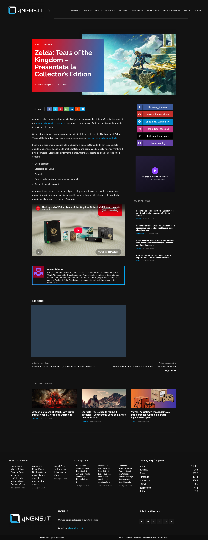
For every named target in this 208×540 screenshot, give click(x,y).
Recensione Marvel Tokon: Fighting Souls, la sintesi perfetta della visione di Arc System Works (18, 475)
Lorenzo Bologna (44, 85)
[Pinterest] (60, 109)
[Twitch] (171, 521)
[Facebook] (49, 109)
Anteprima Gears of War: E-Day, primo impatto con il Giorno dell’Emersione (153, 256)
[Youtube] (165, 521)
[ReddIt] (77, 109)
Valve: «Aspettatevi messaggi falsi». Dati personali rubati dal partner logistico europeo (151, 414)
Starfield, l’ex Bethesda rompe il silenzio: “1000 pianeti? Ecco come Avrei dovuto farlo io (104, 414)
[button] (55, 10)
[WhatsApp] (66, 109)
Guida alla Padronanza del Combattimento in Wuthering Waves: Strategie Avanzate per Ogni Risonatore (155, 243)
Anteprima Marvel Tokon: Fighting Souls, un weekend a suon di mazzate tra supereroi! (39, 475)
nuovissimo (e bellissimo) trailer (102, 138)
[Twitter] (55, 109)
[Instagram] (159, 521)
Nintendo (47, 45)
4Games (38, 45)
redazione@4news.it (75, 528)
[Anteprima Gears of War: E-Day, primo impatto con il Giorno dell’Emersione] (54, 398)
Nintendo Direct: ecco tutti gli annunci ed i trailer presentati (64, 366)
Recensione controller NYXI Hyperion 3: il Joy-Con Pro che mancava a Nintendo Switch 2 (154, 213)
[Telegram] (82, 109)
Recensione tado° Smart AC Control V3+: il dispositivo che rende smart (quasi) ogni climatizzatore (155, 228)
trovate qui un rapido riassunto (50, 123)
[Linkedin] (71, 109)
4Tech (134, 422)
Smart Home (140, 233)
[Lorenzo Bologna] (38, 275)
